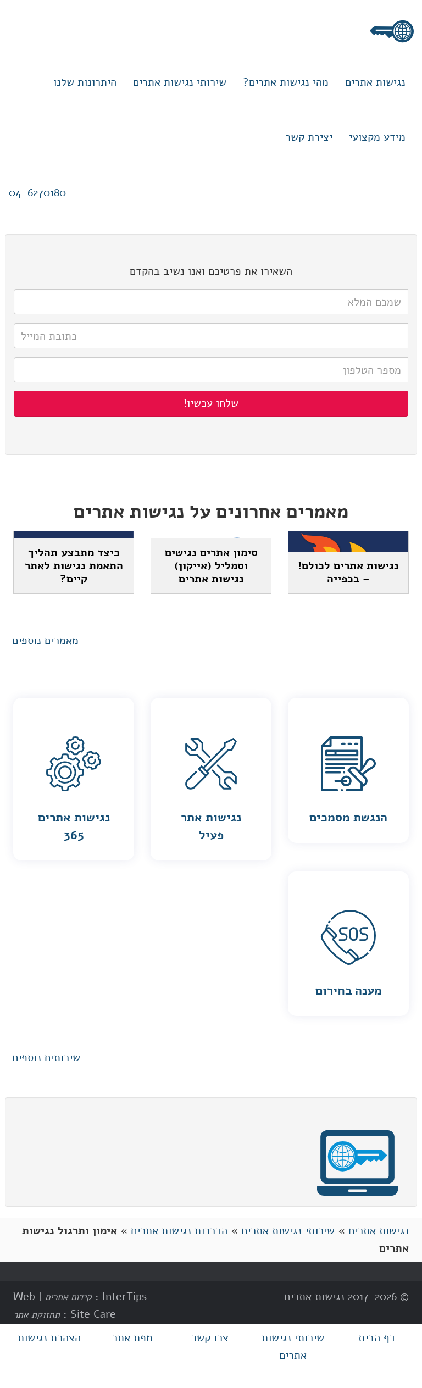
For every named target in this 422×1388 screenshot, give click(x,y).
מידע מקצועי (377, 137)
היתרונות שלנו (84, 82)
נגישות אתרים (375, 82)
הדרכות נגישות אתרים (179, 1230)
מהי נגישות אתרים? (286, 82)
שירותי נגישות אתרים (179, 82)
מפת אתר (132, 1337)
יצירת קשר (308, 137)
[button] (45, 641)
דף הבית (377, 1337)
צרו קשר (210, 1337)
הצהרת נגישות (49, 1337)
